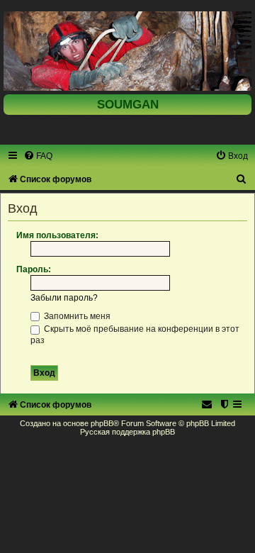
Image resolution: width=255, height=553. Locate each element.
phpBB (102, 423)
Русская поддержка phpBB (127, 432)
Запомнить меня (76, 316)
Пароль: (33, 269)
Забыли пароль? (64, 298)
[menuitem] (37, 156)
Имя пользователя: (57, 235)
